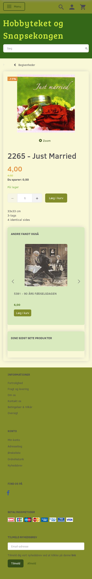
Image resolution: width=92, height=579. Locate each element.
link (73, 555)
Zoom (47, 141)
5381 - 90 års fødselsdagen (35, 293)
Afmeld (31, 563)
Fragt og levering (18, 389)
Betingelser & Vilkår (20, 407)
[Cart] (83, 7)
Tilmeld (15, 563)
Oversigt (13, 413)
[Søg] (86, 48)
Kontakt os (14, 401)
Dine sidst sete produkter (31, 338)
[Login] (72, 7)
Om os (12, 395)
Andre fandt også (25, 234)
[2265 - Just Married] (46, 104)
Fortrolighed (15, 383)
